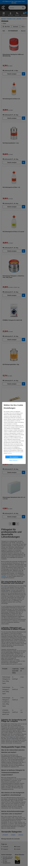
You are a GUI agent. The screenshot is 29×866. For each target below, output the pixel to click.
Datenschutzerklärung (16, 451)
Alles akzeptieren (14, 457)
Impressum (9, 453)
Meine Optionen (13, 460)
